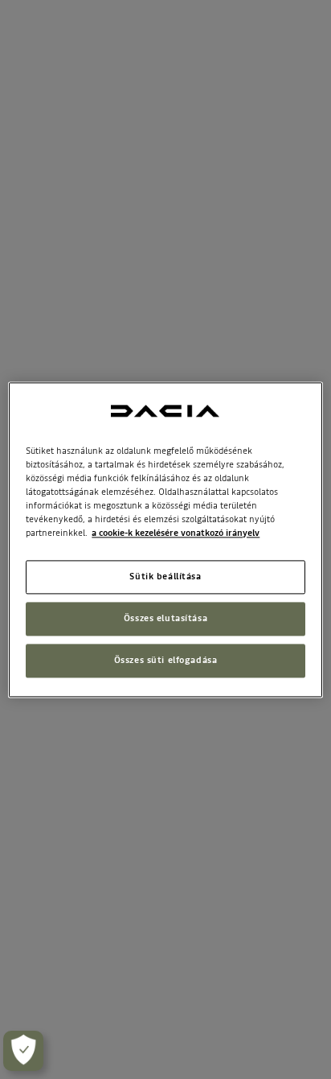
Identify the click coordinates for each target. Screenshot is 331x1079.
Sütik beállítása (165, 576)
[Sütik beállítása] (23, 1051)
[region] (165, 539)
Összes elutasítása (165, 618)
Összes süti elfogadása (166, 659)
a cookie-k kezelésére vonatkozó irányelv (175, 532)
